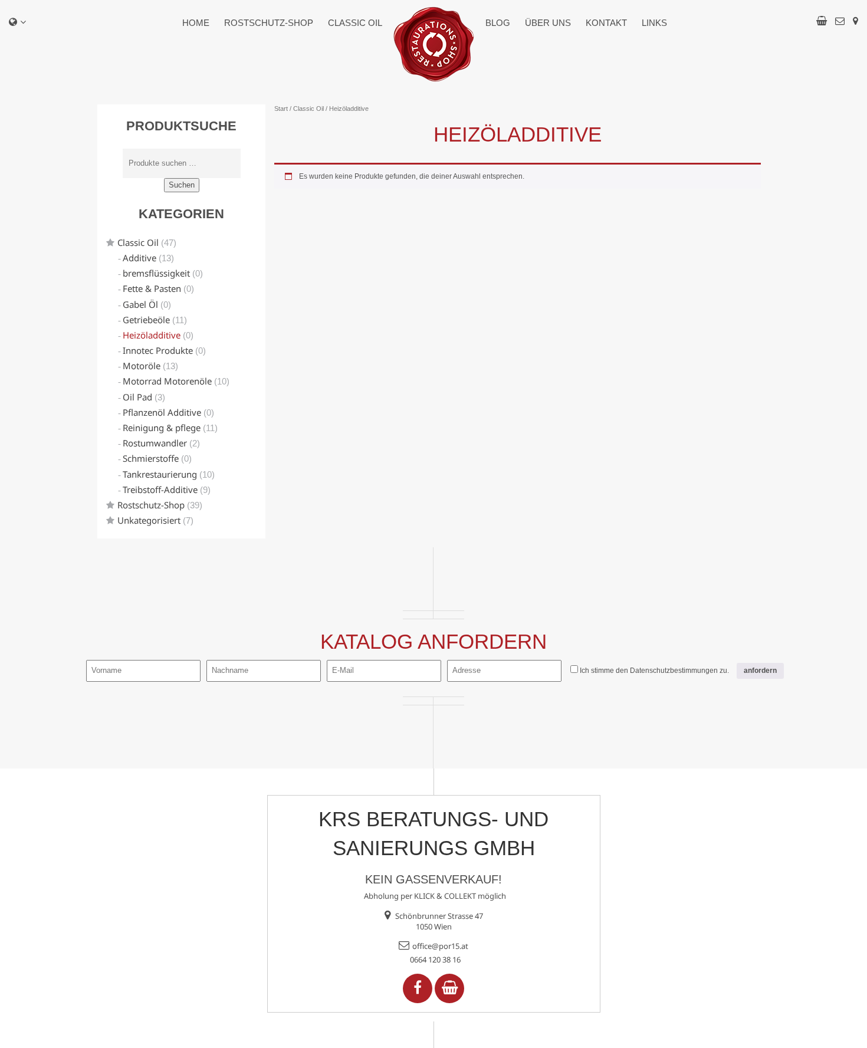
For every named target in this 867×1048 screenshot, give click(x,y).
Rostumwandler (155, 443)
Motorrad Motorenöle (167, 381)
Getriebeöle (146, 320)
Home (195, 23)
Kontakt (606, 23)
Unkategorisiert (148, 520)
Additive (139, 258)
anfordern (760, 670)
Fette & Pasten (152, 288)
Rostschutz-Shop (268, 23)
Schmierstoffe (151, 458)
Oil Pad (137, 397)
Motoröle (141, 366)
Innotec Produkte (158, 350)
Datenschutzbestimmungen (674, 670)
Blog (497, 23)
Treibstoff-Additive (160, 489)
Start (281, 108)
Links (654, 23)
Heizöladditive (151, 335)
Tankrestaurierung (160, 474)
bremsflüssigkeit (156, 273)
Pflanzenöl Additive (162, 412)
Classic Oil (355, 23)
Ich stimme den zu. (654, 670)
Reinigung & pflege (162, 427)
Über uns (548, 23)
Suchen (182, 184)
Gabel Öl (140, 304)
